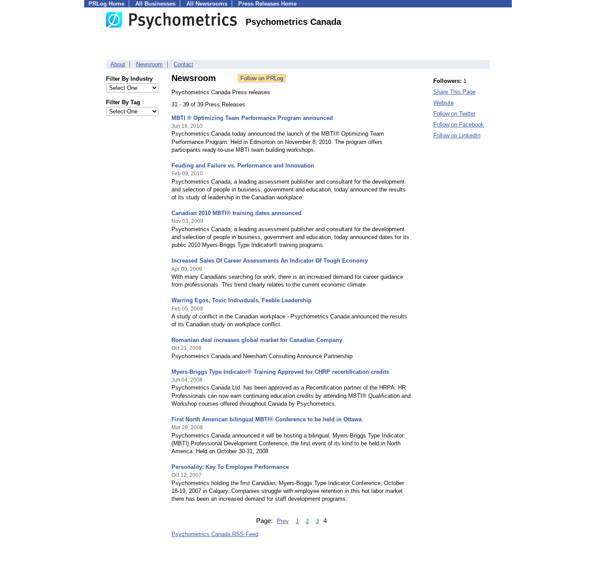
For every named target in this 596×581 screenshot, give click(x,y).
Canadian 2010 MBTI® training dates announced (236, 213)
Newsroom (149, 64)
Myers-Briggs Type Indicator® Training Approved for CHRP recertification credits (280, 372)
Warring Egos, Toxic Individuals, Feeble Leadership (241, 300)
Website (443, 102)
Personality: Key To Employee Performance (230, 467)
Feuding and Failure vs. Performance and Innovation (242, 165)
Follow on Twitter (454, 113)
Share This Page (454, 92)
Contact (183, 64)
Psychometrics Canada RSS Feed (214, 534)
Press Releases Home (267, 3)
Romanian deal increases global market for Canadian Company (256, 340)
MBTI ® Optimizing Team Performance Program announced (252, 118)
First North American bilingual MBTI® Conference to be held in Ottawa (266, 419)
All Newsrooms (206, 3)
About (117, 64)
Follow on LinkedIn (456, 135)
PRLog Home (106, 3)
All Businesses (155, 3)
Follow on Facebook (458, 124)
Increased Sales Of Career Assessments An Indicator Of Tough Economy (269, 260)
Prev (283, 521)
